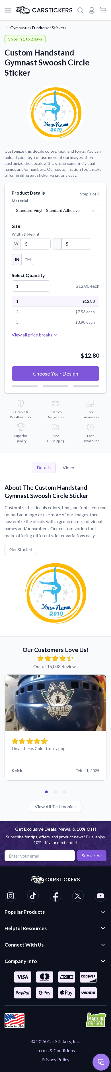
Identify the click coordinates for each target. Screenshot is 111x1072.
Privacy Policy (55, 1059)
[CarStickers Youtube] (100, 896)
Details (44, 467)
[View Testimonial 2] (55, 791)
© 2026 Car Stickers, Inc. (55, 1041)
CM (27, 259)
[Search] (80, 10)
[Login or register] (91, 10)
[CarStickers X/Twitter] (78, 896)
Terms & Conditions (55, 1050)
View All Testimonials (56, 806)
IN (17, 259)
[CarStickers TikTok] (33, 896)
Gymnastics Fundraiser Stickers (38, 27)
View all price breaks (32, 334)
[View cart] (103, 10)
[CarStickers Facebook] (55, 896)
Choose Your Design (55, 373)
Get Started (20, 549)
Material (20, 200)
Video (68, 467)
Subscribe (92, 855)
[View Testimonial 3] (64, 791)
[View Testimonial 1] (46, 791)
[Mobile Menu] (8, 10)
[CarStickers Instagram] (11, 896)
